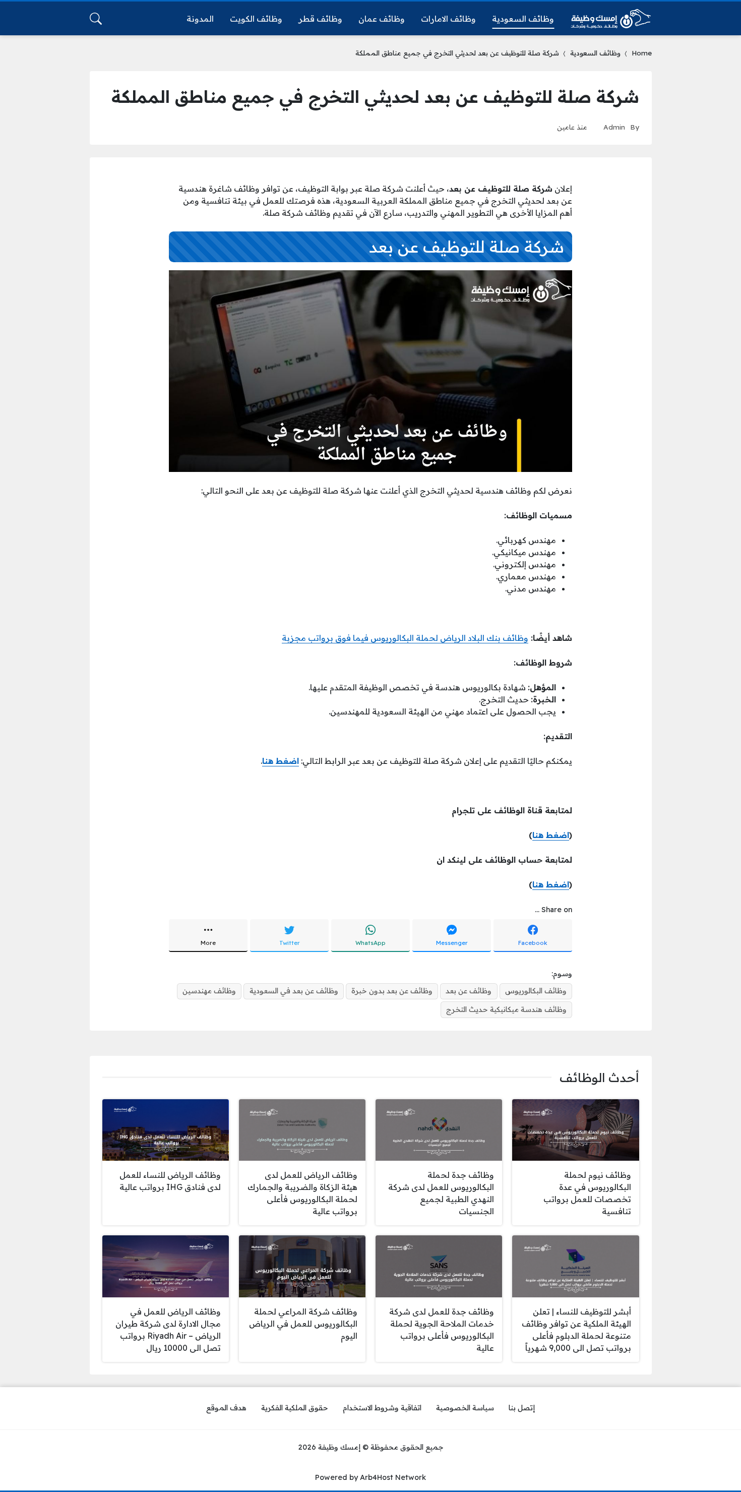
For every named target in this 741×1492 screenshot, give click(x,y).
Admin (614, 127)
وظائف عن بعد (468, 990)
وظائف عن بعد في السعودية (294, 990)
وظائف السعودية (595, 52)
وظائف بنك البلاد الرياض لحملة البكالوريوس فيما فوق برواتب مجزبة (405, 638)
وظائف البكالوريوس (536, 990)
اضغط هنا (550, 835)
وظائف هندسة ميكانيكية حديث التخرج (506, 1009)
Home (642, 52)
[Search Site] (96, 19)
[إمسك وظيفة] (611, 18)
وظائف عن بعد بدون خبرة (392, 990)
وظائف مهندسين (209, 990)
